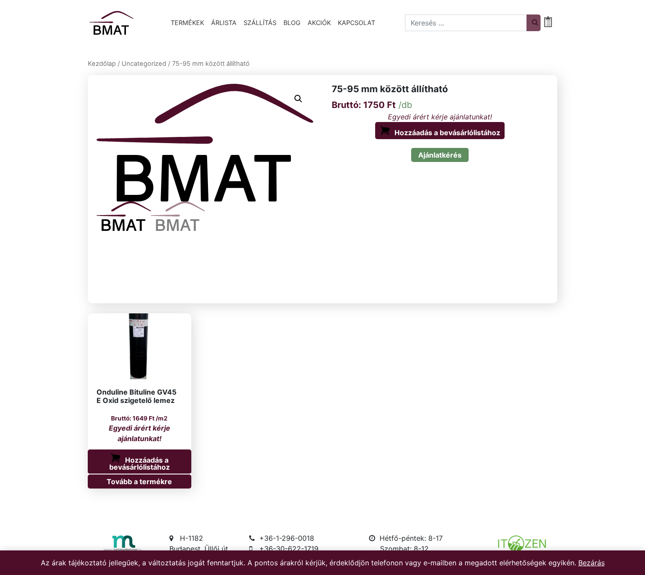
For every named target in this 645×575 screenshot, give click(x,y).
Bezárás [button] (591, 562)
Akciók (319, 22)
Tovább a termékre (139, 481)
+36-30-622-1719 (289, 548)
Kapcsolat (356, 22)
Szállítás (260, 22)
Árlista (223, 22)
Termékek (187, 22)
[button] (298, 99)
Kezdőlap (102, 64)
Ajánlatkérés (440, 155)
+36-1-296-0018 (286, 538)
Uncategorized (144, 64)
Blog (292, 22)
